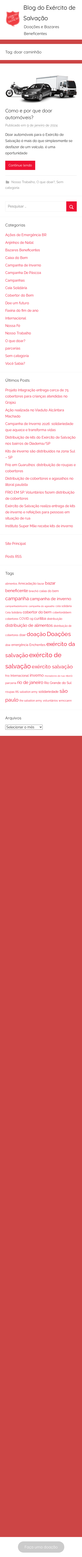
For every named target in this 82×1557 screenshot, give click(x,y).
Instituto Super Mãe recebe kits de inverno (39, 526)
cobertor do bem (37, 612)
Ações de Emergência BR (25, 235)
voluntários (50, 700)
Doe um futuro (17, 303)
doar (22, 635)
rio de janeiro (30, 682)
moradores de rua (55, 676)
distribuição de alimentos (29, 625)
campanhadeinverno (16, 606)
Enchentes (37, 645)
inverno (37, 675)
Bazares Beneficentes (22, 250)
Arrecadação (27, 583)
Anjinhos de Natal (19, 243)
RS (17, 691)
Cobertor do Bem (19, 295)
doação (36, 634)
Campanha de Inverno (23, 265)
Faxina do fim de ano (21, 310)
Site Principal (15, 543)
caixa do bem (49, 591)
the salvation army (30, 700)
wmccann (65, 700)
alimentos (11, 583)
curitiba (40, 618)
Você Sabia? (15, 363)
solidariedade (48, 691)
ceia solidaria (64, 606)
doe (7, 645)
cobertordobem (61, 612)
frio (7, 675)
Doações (59, 634)
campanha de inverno (50, 598)
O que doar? (46, 182)
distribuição (54, 618)
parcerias (12, 348)
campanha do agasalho (42, 606)
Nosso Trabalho (23, 182)
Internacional (15, 318)
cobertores (11, 618)
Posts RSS (13, 556)
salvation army (29, 691)
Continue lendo (20, 165)
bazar (40, 583)
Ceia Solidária (16, 288)
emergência (19, 645)
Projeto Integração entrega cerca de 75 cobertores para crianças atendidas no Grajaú (37, 396)
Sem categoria (17, 356)
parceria (10, 683)
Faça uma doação (41, 1547)
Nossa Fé (12, 326)
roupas (9, 691)
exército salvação (52, 666)
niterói (69, 676)
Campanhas (15, 280)
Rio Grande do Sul (58, 683)
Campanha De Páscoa (23, 273)
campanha (17, 598)
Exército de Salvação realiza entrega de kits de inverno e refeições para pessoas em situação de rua (40, 512)
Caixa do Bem (16, 258)
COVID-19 (26, 618)
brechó (33, 591)
